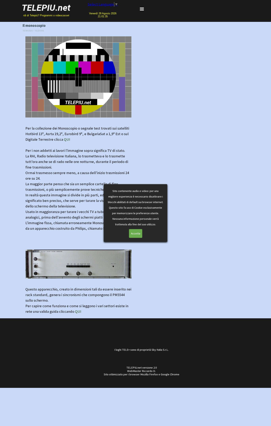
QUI (67, 139)
